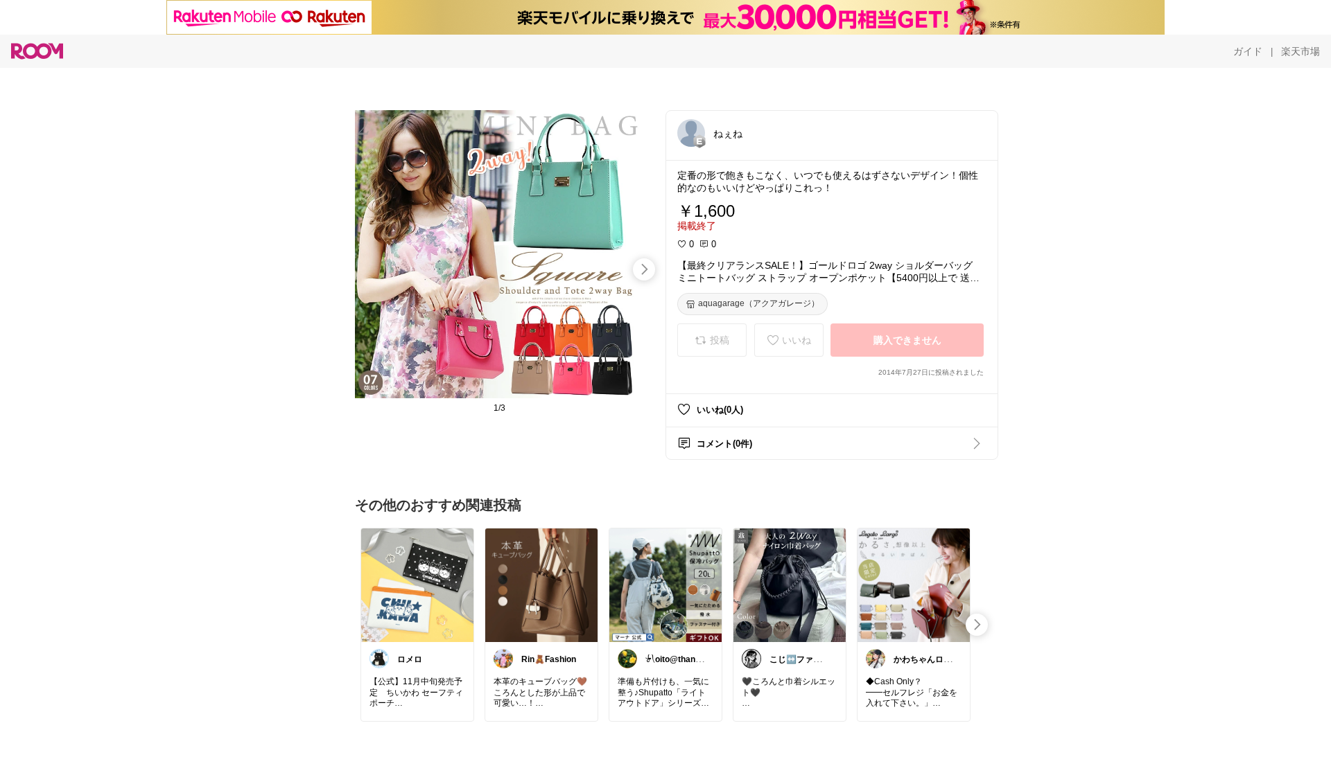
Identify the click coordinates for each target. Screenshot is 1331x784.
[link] (417, 584)
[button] (691, 133)
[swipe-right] (644, 269)
